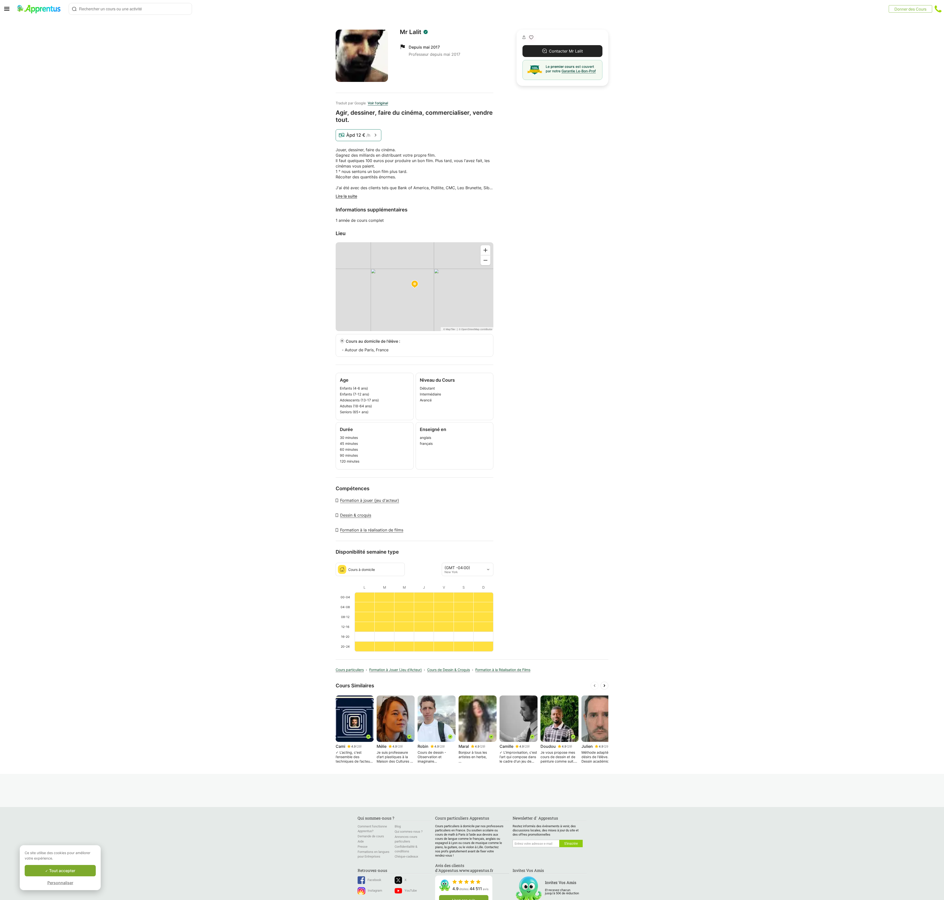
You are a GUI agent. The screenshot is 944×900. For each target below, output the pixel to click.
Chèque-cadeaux (406, 856)
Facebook (374, 880)
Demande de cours (371, 836)
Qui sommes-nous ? (409, 831)
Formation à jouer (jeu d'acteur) (369, 500)
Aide (361, 841)
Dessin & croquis (355, 515)
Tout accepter (61, 870)
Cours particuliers (350, 670)
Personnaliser (60, 882)
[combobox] (130, 9)
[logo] (41, 9)
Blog (398, 826)
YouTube (411, 890)
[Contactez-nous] (938, 8)
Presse (362, 846)
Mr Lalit (410, 32)
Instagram (375, 890)
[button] (531, 37)
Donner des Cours (910, 9)
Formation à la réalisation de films (371, 529)
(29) (359, 746)
